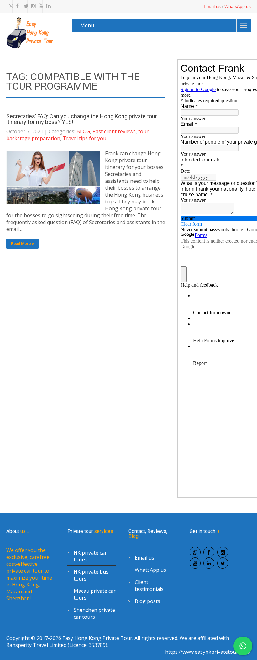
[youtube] (39, 6)
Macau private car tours (95, 594)
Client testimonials (149, 585)
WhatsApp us (237, 6)
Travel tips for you (84, 138)
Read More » (22, 244)
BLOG (83, 131)
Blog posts (147, 601)
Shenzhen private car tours (94, 613)
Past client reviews (114, 131)
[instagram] (32, 6)
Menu (87, 25)
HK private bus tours (91, 575)
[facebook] (17, 6)
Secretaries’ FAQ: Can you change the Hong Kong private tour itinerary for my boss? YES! (81, 119)
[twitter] (24, 6)
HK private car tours (90, 556)
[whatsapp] (9, 6)
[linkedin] (47, 6)
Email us (212, 6)
